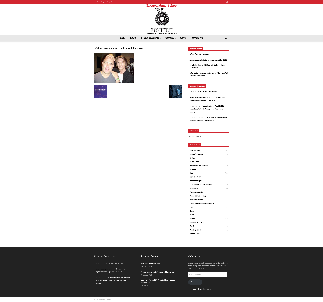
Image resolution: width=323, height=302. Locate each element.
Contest (192, 158)
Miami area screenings (198, 196)
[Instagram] (227, 2)
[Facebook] (223, 2)
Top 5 (192, 226)
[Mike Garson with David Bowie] (114, 83)
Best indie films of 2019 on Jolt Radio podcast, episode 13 (207, 66)
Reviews (193, 218)
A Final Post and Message (199, 54)
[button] (226, 38)
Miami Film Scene (196, 199)
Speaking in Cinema (197, 222)
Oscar (192, 215)
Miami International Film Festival (202, 203)
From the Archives (196, 177)
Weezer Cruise (195, 233)
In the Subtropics (150, 38)
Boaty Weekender (196, 154)
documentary (194, 162)
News (192, 211)
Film (122, 38)
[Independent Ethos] (161, 19)
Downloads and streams (199, 165)
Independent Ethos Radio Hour (201, 184)
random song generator (198, 97)
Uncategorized (195, 230)
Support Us (197, 38)
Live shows (194, 188)
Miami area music (196, 192)
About (183, 38)
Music (133, 38)
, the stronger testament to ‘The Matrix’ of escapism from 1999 (209, 74)
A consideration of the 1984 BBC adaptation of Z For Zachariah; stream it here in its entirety (207, 109)
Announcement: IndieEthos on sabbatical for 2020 (208, 60)
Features (169, 38)
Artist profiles (195, 150)
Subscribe (195, 282)
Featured (193, 169)
